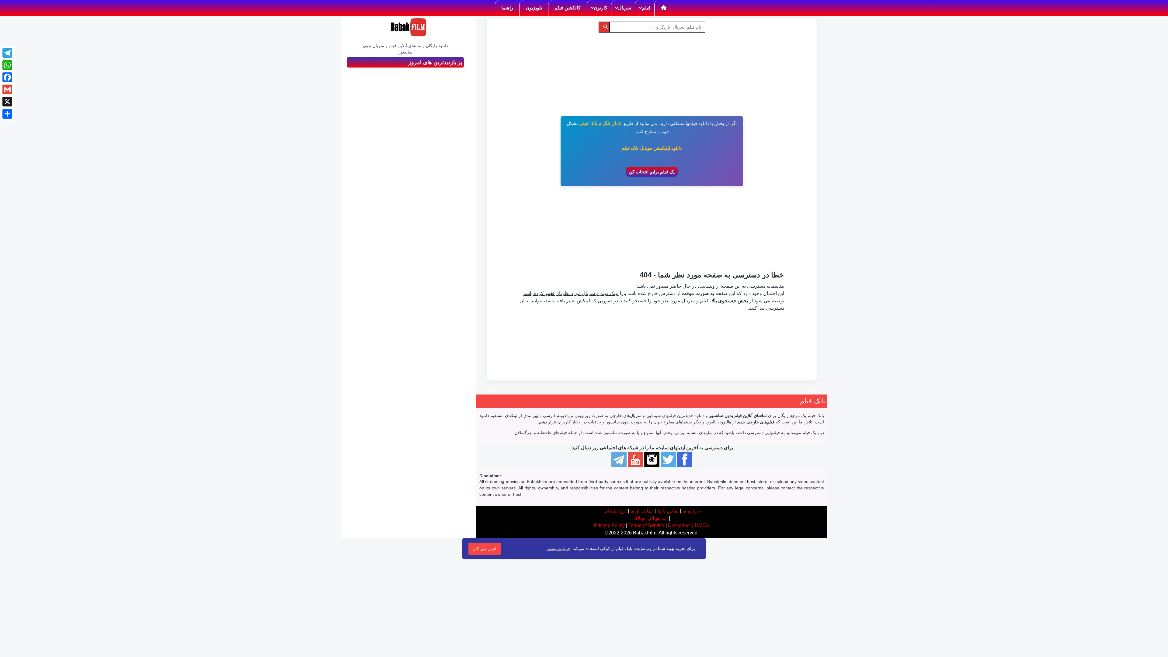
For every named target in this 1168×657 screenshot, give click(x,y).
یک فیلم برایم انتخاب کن (652, 171)
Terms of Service (646, 525)
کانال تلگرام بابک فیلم (600, 123)
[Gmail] (7, 89)
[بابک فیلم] (408, 27)
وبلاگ (638, 518)
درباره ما (691, 510)
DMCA (702, 525)
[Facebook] (7, 77)
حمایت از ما (642, 510)
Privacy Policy (609, 525)
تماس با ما (668, 510)
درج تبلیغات (615, 510)
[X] (7, 102)
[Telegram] (7, 53)
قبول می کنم (484, 548)
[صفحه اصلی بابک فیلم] (664, 8)
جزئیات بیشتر (558, 548)
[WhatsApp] (7, 65)
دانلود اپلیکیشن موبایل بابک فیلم (651, 148)
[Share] (7, 114)
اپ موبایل (658, 518)
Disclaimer (679, 525)
